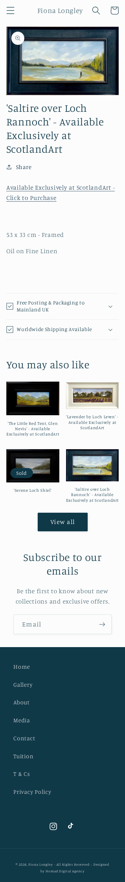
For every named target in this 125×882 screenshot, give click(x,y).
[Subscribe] (102, 624)
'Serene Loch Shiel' (33, 490)
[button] (10, 10)
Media (21, 720)
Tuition (23, 756)
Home (21, 666)
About (21, 702)
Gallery (22, 684)
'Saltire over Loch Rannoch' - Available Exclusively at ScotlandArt (92, 495)
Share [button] (24, 166)
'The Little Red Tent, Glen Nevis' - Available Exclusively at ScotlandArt (32, 429)
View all (62, 521)
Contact (24, 738)
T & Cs (21, 773)
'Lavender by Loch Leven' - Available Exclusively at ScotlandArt (92, 422)
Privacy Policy (32, 791)
